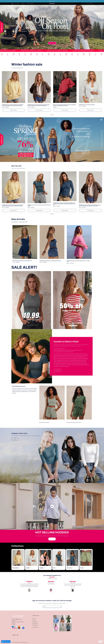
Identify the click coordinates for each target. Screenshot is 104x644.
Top (54, 567)
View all (52, 114)
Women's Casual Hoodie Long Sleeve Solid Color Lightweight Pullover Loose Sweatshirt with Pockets (64, 105)
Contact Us (34, 620)
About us (34, 618)
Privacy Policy (35, 625)
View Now (57, 370)
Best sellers (15, 567)
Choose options (13, 110)
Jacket (27, 567)
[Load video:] (52, 506)
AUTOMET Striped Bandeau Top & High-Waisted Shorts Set (50, 260)
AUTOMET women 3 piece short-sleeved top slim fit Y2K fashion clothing (39, 205)
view (15, 439)
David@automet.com (17, 619)
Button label (52, 43)
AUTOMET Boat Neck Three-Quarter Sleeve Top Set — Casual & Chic (78, 261)
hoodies (42, 567)
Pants (81, 567)
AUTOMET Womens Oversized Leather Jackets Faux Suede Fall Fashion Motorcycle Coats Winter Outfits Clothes (38, 105)
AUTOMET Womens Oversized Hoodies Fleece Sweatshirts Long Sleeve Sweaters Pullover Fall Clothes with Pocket (12, 105)
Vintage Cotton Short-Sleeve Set (74, 422)
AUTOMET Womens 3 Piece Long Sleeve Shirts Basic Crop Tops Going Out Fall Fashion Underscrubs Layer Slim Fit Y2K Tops (64, 204)
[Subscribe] (60, 606)
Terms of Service (35, 627)
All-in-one (69, 567)
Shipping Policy (35, 623)
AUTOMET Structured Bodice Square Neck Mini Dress (22, 260)
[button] (17, 3)
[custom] (12, 635)
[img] (52, 577)
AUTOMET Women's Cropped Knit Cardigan (87, 104)
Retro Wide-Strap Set (44, 422)
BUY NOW (52, 538)
